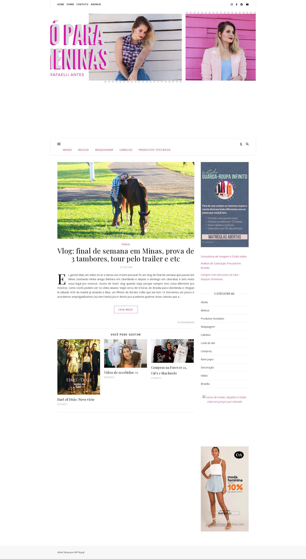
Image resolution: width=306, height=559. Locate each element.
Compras (206, 351)
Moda (67, 149)
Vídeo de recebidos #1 (121, 372)
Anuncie (96, 4)
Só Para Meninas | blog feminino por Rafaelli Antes (153, 37)
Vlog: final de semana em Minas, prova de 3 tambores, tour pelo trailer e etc (126, 254)
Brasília (205, 383)
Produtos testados (155, 149)
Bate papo (207, 359)
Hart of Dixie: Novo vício (75, 399)
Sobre (70, 4)
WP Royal (79, 552)
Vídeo (126, 244)
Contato (82, 4)
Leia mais (126, 309)
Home (60, 4)
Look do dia (208, 343)
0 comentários (186, 322)
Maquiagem (104, 149)
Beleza (83, 149)
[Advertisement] (153, 112)
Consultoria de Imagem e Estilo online (224, 256)
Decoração (207, 367)
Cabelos (126, 149)
